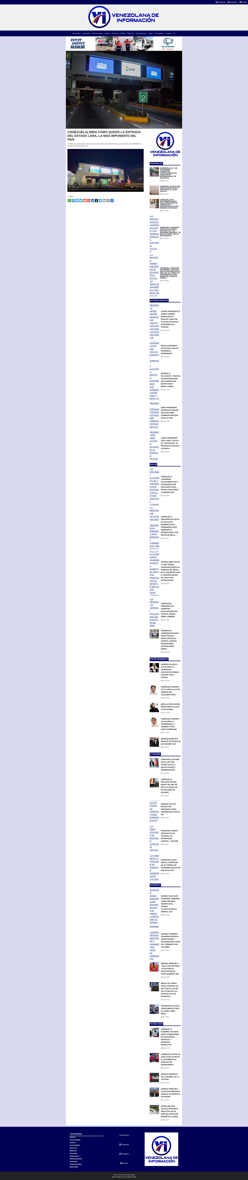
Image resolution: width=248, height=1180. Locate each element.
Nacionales (76, 33)
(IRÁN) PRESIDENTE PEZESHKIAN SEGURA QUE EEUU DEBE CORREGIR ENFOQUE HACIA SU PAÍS (170, 413)
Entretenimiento (141, 33)
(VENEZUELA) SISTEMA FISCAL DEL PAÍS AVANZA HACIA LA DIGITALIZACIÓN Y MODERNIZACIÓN (170, 765)
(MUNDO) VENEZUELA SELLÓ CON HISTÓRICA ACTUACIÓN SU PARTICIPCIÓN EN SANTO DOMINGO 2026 (170, 969)
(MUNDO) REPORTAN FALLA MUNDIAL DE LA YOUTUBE (170, 1076)
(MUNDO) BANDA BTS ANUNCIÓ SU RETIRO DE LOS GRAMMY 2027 (170, 741)
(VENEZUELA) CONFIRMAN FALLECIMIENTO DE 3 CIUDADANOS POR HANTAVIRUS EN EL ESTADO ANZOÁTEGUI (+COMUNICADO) (170, 484)
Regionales (86, 33)
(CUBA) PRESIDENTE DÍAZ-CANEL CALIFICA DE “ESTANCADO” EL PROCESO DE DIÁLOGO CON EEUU (170, 443)
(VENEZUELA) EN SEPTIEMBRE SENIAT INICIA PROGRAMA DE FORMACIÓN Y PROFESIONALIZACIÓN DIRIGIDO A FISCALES (169, 204)
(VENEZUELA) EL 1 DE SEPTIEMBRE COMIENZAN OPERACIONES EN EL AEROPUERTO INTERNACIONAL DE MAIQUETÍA (168, 173)
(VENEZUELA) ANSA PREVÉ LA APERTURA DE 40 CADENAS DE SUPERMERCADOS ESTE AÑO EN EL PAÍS (170, 865)
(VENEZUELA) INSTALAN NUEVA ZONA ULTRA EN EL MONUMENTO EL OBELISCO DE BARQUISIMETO (170, 1059)
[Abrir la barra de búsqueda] (174, 33)
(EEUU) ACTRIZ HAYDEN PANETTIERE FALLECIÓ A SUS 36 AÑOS (170, 706)
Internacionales (97, 33)
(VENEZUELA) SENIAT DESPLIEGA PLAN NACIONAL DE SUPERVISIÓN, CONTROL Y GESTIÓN (169, 836)
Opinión (107, 33)
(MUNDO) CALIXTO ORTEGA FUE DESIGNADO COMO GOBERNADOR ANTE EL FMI (170, 809)
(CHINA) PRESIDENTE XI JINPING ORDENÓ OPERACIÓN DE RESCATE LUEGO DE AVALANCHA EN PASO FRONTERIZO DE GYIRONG (170, 319)
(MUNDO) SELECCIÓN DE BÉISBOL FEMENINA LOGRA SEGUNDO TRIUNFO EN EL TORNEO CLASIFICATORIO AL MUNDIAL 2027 (170, 904)
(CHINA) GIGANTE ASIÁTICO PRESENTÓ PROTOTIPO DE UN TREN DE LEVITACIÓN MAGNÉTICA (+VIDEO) (169, 1111)
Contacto (169, 33)
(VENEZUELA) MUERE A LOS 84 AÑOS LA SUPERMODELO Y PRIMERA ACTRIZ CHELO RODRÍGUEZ (170, 724)
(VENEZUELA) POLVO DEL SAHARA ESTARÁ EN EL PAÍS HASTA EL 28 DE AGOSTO (170, 188)
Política (122, 33)
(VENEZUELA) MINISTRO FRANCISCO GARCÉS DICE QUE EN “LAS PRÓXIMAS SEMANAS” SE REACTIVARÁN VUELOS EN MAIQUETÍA (170, 232)
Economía (115, 33)
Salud (151, 33)
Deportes (130, 33)
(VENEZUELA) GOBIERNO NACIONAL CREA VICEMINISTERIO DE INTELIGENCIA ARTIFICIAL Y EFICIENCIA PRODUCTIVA (170, 1037)
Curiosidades (159, 33)
